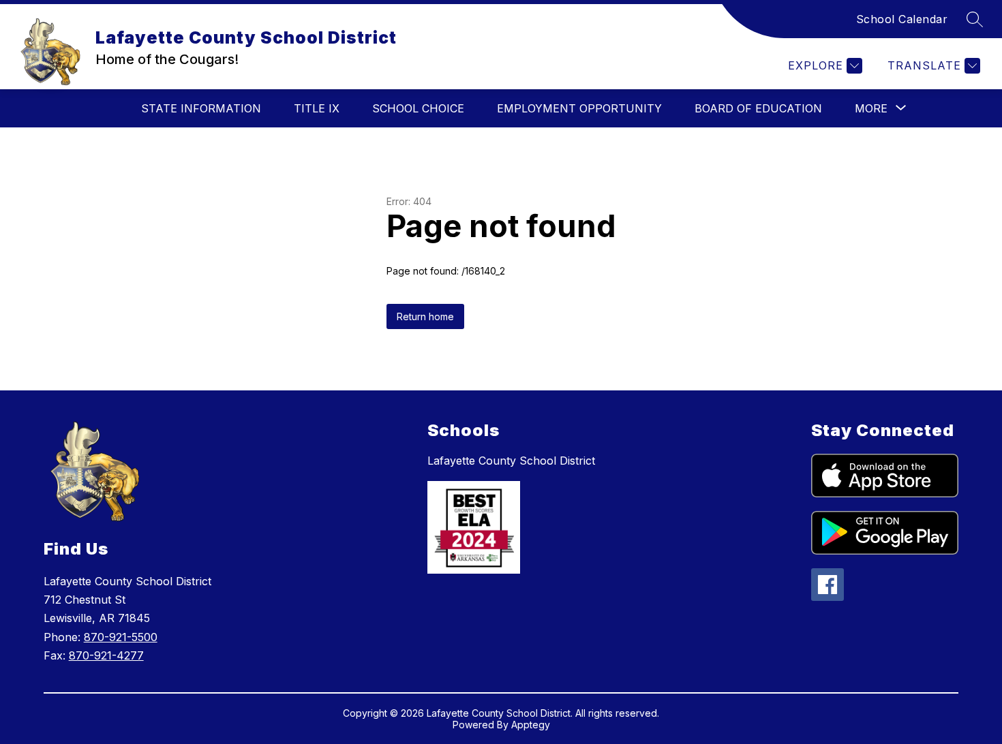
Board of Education (758, 108)
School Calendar (902, 19)
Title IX (316, 108)
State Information (201, 108)
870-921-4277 (106, 655)
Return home (425, 316)
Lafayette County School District (511, 460)
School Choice (418, 108)
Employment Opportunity (579, 108)
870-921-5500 (120, 637)
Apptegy (530, 724)
